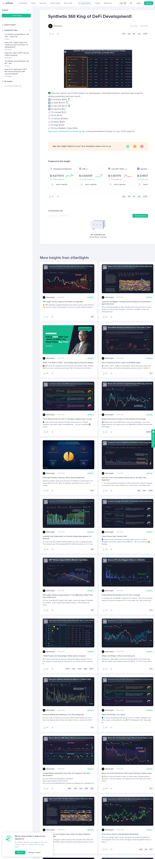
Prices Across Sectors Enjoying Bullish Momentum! (120, 834)
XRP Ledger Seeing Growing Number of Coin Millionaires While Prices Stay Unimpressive (68, 596)
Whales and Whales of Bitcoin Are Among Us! (118, 656)
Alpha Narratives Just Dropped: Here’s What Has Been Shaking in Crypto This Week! (66, 835)
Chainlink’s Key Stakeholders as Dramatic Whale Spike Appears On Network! (67, 537)
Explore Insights (10, 25)
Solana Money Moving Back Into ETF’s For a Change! (121, 595)
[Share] (58, 34)
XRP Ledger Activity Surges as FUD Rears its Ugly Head (63, 302)
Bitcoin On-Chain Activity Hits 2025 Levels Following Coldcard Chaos (127, 773)
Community (23, 3)
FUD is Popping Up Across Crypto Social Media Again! (121, 363)
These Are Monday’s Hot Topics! (113, 715)
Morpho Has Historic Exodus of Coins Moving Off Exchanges (124, 419)
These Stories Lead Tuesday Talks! (114, 536)
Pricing (97, 3)
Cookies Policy (33, 844)
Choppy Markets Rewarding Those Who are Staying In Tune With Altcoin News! (66, 774)
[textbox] (89, 216)
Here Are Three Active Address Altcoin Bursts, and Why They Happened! (124, 479)
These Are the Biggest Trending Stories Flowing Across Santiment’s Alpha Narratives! (126, 303)
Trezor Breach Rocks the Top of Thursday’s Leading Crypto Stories (67, 419)
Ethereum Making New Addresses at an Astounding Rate (63, 715)
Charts (33, 3)
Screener (43, 3)
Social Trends (55, 3)
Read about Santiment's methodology (65, 131)
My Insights (8, 81)
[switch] (123, 3)
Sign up (148, 3)
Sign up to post (140, 216)
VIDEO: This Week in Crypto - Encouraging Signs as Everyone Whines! (68, 363)
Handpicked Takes (11, 30)
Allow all (20, 852)
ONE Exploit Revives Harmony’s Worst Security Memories (63, 478)
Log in (138, 3)
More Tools (68, 3)
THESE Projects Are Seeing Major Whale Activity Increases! (64, 656)
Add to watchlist (61, 184)
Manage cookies (34, 852)
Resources (108, 3)
